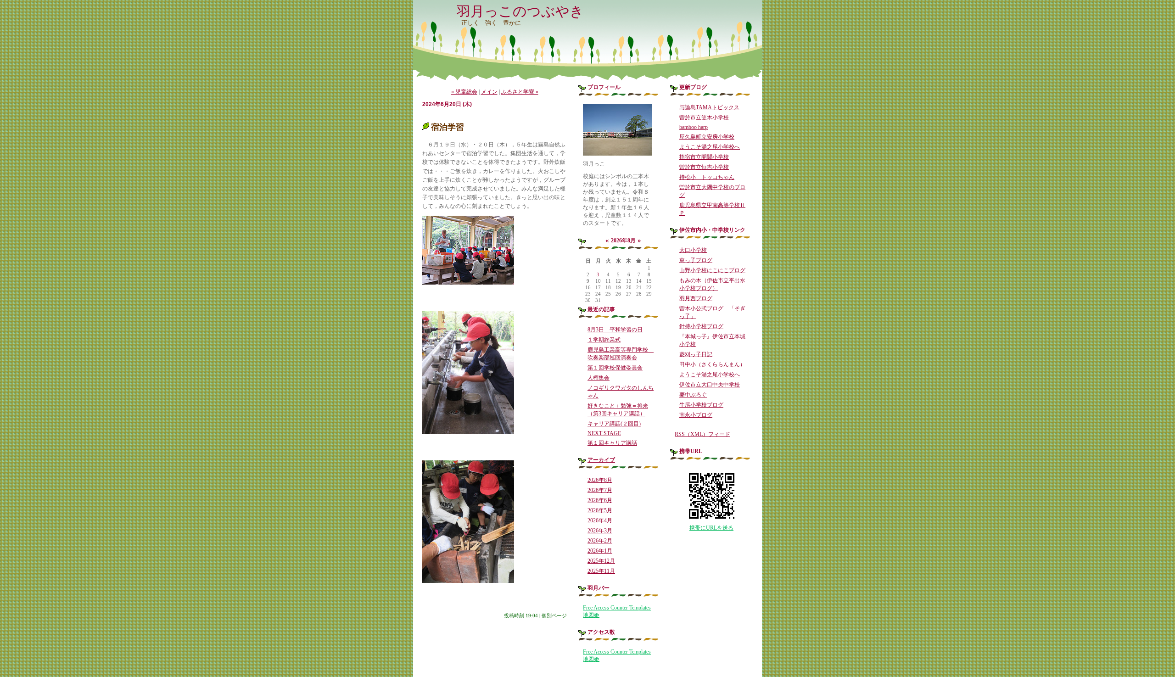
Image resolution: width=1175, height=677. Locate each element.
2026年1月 (600, 551)
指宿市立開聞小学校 (704, 157)
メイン (489, 92)
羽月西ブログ (695, 298)
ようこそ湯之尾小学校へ (709, 147)
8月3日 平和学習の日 (615, 329)
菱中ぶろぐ (693, 395)
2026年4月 (600, 520)
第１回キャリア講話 (612, 443)
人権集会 (599, 378)
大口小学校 (693, 250)
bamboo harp (693, 127)
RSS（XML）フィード (702, 434)
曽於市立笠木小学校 (704, 117)
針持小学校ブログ (701, 326)
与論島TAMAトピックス (709, 107)
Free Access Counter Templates (617, 607)
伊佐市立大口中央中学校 (709, 384)
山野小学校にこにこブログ (712, 270)
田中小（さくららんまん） (712, 364)
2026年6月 (600, 500)
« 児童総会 (464, 92)
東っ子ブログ (695, 260)
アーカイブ (601, 460)
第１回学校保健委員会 (615, 367)
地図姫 (591, 615)
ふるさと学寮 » (519, 92)
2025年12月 (601, 561)
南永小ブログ (695, 415)
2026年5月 (600, 510)
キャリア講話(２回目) (614, 423)
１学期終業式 (604, 339)
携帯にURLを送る (711, 528)
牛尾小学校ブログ (701, 405)
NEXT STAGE (604, 433)
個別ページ (554, 615)
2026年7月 (600, 490)
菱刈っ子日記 (695, 354)
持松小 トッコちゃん (706, 177)
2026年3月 (600, 530)
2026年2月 (600, 540)
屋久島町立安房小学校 (706, 137)
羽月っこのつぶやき (520, 11)
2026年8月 (600, 480)
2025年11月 (601, 571)
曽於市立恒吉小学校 (704, 167)
